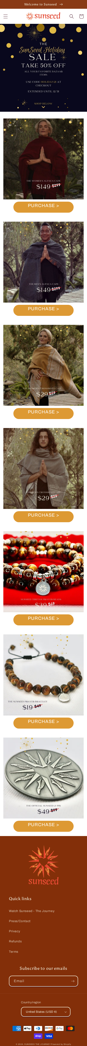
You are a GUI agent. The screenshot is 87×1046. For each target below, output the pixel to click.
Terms (13, 951)
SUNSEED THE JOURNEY (37, 1044)
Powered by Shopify (61, 1044)
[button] (5, 16)
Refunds (15, 941)
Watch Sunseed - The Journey (31, 911)
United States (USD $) (41, 1011)
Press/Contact (20, 921)
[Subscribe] (73, 981)
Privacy (14, 931)
